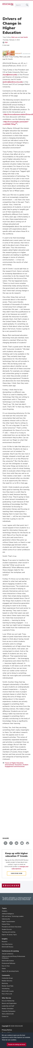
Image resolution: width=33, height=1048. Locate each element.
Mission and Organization (9, 1003)
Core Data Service (7, 944)
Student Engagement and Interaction (16, 765)
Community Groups (7, 978)
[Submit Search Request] (27, 5)
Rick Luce (14, 37)
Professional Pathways (8, 963)
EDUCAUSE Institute (8, 961)
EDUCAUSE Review (7, 947)
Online (4, 968)
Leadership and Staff (8, 1006)
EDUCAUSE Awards (8, 991)
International (9, 765)
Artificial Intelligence (8, 914)
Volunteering (5, 988)
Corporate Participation (8, 1011)
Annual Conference (7, 954)
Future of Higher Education (14, 763)
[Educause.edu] (11, 885)
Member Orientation (7, 1008)
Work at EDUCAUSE (8, 1014)
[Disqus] (16, 795)
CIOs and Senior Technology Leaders (13, 916)
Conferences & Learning (10, 951)
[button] (12, 1043)
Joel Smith (24, 37)
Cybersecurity (6, 919)
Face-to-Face (6, 966)
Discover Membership (8, 1001)
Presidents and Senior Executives (11, 927)
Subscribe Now (16, 873)
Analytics (4, 911)
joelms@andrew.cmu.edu (12, 82)
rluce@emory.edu (10, 75)
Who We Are (6, 998)
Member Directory (7, 981)
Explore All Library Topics (9, 934)
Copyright (5, 1026)
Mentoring (5, 983)
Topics (4, 908)
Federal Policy (6, 924)
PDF (6, 42)
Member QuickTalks (7, 986)
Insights (5, 939)
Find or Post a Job (7, 994)
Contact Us (5, 1016)
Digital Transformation (8, 921)
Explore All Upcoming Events (10, 971)
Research (4, 941)
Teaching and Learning (8, 932)
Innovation (18, 765)
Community (6, 975)
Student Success (7, 929)
